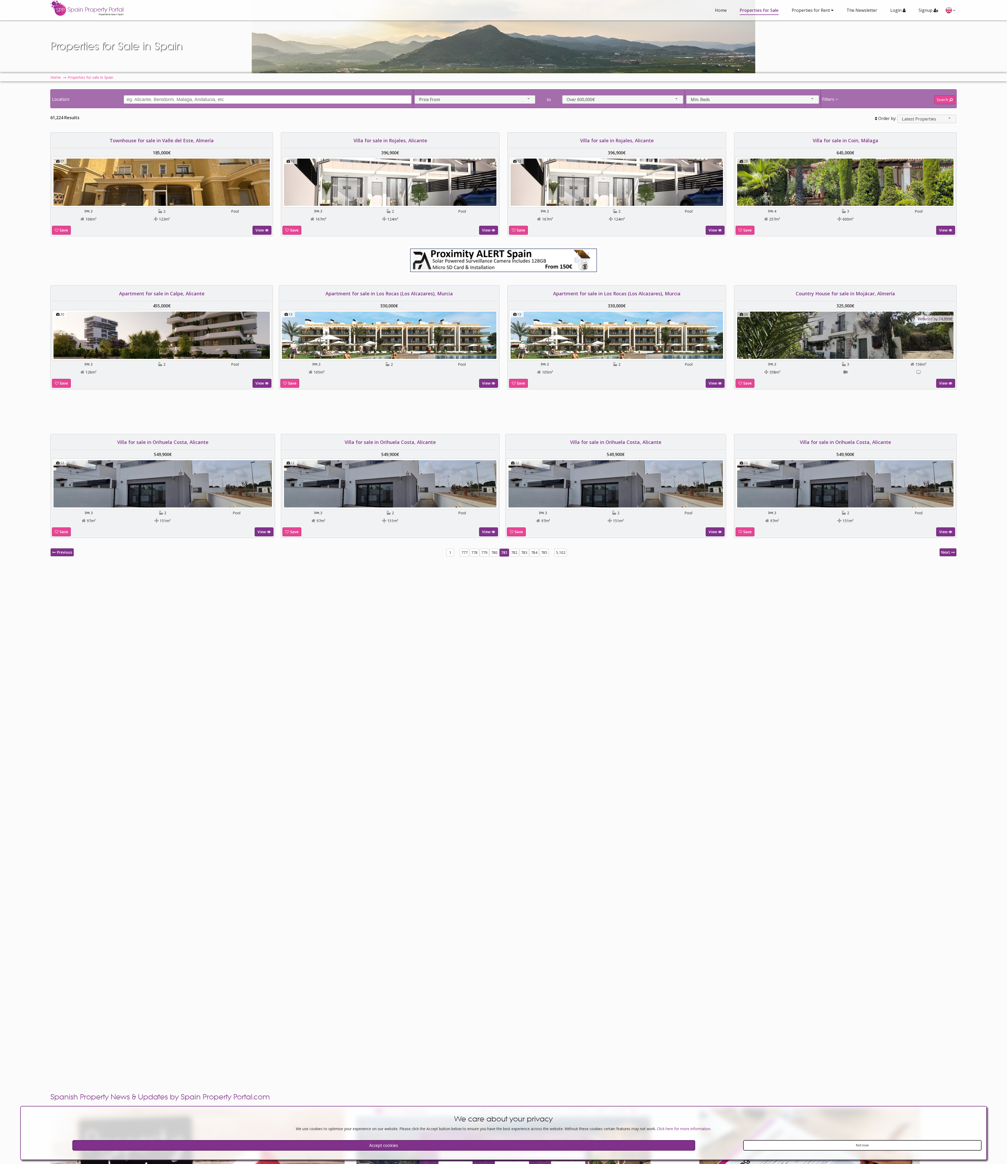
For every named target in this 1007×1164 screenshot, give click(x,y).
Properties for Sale (759, 10)
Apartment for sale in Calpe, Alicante (162, 293)
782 (514, 552)
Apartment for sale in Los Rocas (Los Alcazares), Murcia (390, 293)
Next (946, 552)
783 (524, 552)
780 (494, 552)
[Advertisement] (503, 411)
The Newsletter (862, 10)
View (260, 230)
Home (721, 10)
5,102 (560, 552)
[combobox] (475, 99)
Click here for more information (683, 1128)
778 (474, 552)
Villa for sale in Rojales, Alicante (390, 140)
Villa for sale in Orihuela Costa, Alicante (161, 442)
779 (484, 552)
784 (534, 552)
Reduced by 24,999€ (935, 318)
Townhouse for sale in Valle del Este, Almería (162, 140)
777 (464, 552)
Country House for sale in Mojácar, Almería (845, 293)
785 (544, 552)
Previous (64, 552)
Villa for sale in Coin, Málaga (845, 140)
